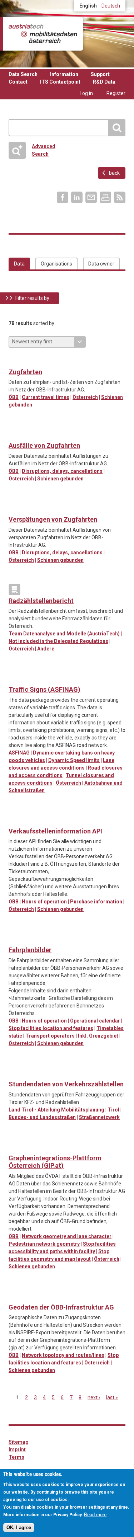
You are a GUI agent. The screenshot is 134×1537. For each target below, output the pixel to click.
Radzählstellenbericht (41, 601)
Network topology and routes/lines (63, 1355)
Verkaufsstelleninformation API (55, 831)
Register (115, 93)
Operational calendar (95, 1021)
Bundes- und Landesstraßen (42, 1117)
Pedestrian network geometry (44, 1244)
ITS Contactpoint (60, 82)
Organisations (56, 264)
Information (64, 74)
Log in (86, 93)
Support (100, 74)
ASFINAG (19, 753)
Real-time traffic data (14, 360)
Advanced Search (35, 150)
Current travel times (45, 397)
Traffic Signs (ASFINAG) (44, 689)
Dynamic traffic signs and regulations (14, 678)
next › (94, 1397)
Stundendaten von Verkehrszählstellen (66, 1084)
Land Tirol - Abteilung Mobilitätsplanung (56, 1110)
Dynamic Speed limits (74, 760)
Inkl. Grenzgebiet (98, 1036)
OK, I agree (18, 1527)
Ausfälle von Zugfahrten (44, 445)
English (88, 6)
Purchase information (96, 901)
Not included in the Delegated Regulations (58, 641)
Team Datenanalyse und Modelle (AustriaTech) (64, 633)
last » (112, 1397)
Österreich (85, 397)
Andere (45, 649)
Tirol (113, 1110)
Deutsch (110, 6)
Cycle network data (14, 1146)
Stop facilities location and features (51, 1028)
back (114, 173)
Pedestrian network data (29, 1146)
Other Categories (14, 589)
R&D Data (104, 82)
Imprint (17, 1449)
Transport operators (50, 1036)
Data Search (23, 74)
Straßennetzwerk (99, 1117)
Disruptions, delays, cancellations (62, 471)
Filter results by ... (34, 298)
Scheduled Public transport (14, 434)
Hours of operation (44, 901)
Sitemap (18, 1442)
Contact (18, 82)
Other (14, 508)
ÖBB (14, 397)
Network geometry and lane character (66, 1236)
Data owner (101, 264)
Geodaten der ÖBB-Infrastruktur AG (61, 1307)
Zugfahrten (25, 372)
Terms (16, 1457)
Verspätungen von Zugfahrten (53, 519)
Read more (95, 1514)
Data (19, 264)
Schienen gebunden (60, 478)
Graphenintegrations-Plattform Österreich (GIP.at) (55, 1162)
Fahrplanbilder (30, 950)
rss (119, 197)
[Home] (43, 33)
